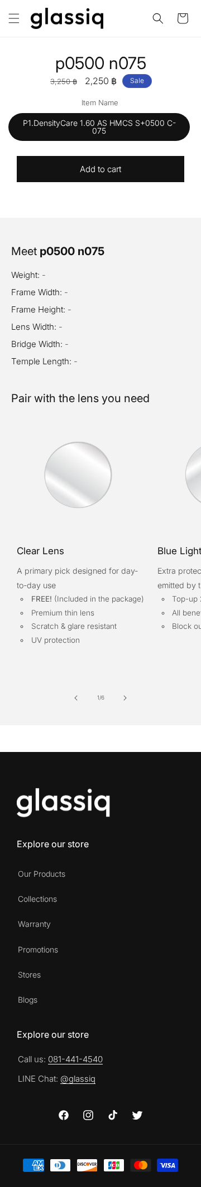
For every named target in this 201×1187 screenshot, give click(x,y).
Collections (37, 898)
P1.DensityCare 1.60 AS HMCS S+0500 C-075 (99, 126)
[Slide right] (125, 698)
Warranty (34, 924)
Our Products (41, 873)
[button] (14, 18)
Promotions (38, 949)
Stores (29, 974)
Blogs (27, 999)
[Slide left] (76, 698)
